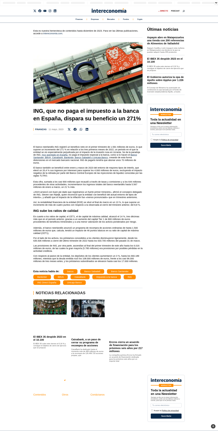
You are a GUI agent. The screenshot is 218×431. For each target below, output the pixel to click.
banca (70, 271)
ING (130, 277)
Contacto (66, 400)
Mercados (111, 19)
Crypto (139, 19)
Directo (164, 11)
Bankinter (42, 277)
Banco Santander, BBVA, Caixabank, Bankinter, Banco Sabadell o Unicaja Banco (85, 156)
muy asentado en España (54, 155)
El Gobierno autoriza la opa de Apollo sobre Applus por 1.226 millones (165, 80)
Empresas (95, 19)
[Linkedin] (55, 10)
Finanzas (79, 19)
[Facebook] (39, 10)
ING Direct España (46, 282)
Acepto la (165, 140)
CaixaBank (80, 277)
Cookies (65, 413)
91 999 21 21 (96, 405)
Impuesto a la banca (106, 277)
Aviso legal (67, 404)
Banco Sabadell (92, 271)
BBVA (61, 277)
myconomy (38, 400)
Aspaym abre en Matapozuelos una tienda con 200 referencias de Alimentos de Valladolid (165, 40)
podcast (175, 11)
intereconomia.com (52, 33)
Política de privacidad (169, 140)
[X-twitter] (34, 10)
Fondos (126, 19)
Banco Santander (120, 271)
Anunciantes (39, 404)
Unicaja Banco (74, 282)
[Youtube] (44, 10)
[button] (69, 129)
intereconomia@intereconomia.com (106, 401)
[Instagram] (49, 10)
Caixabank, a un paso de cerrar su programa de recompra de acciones (86, 342)
